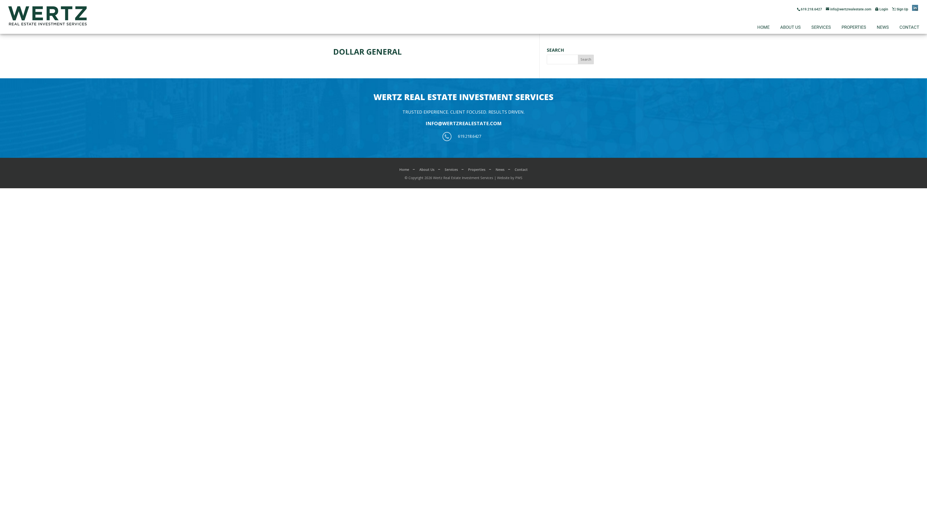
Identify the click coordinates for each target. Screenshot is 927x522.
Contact (909, 28)
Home (763, 28)
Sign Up (902, 9)
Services (821, 28)
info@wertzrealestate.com (464, 123)
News (883, 28)
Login (883, 9)
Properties (854, 28)
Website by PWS (509, 177)
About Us (790, 28)
